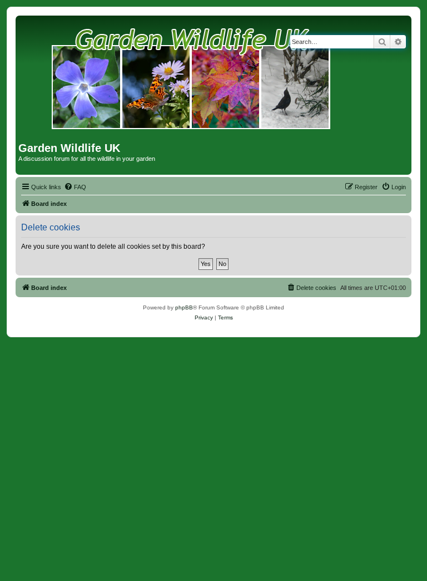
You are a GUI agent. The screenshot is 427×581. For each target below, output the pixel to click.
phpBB (184, 307)
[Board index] (191, 80)
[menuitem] (75, 187)
